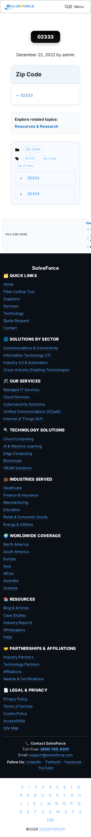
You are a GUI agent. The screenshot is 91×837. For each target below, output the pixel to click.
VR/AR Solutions (17, 468)
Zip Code (32, 149)
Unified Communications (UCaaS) (32, 411)
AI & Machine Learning (22, 446)
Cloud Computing (18, 439)
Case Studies (14, 615)
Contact (10, 328)
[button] (66, 6)
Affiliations (12, 671)
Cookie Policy (15, 713)
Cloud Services (16, 397)
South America (16, 551)
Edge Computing (17, 453)
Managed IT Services (21, 389)
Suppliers (11, 298)
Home (8, 284)
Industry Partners (18, 657)
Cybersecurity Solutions (24, 404)
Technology (13, 313)
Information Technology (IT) (27, 355)
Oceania (10, 588)
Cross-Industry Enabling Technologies (36, 369)
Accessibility (14, 720)
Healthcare (12, 488)
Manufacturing (15, 502)
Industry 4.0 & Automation (25, 362)
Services (10, 306)
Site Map (10, 728)
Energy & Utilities (18, 524)
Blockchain (12, 460)
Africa (8, 573)
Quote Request (16, 320)
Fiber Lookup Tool (18, 291)
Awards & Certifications (23, 679)
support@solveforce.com (51, 755)
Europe (9, 559)
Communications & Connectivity (30, 348)
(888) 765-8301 (54, 749)
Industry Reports (17, 622)
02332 (33, 178)
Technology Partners (21, 664)
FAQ (50, 820)
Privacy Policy (15, 699)
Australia (10, 580)
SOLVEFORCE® (52, 829)
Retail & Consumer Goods (25, 517)
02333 (27, 95)
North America (15, 544)
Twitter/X (53, 762)
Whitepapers (14, 630)
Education (11, 509)
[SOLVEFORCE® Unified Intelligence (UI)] (19, 6)
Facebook (73, 762)
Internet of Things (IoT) (23, 418)
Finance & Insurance (20, 495)
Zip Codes (25, 165)
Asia (7, 566)
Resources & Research (36, 126)
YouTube (45, 767)
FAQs (7, 637)
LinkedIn (33, 762)
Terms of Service (18, 706)
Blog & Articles (16, 608)
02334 (34, 193)
